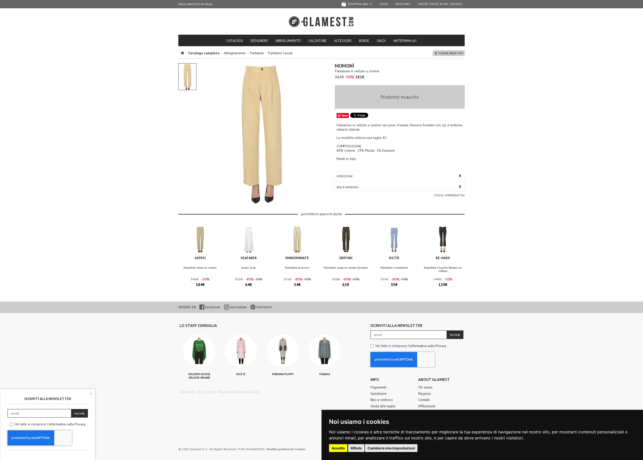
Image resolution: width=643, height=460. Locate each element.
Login (384, 4)
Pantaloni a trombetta (394, 267)
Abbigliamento (288, 40)
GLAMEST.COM (321, 21)
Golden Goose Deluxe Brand (199, 375)
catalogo (235, 40)
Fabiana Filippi (283, 374)
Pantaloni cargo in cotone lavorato (346, 267)
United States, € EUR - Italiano (440, 4)
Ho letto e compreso (411, 345)
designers (259, 40)
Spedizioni (378, 393)
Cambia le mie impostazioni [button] (391, 448)
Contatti (424, 399)
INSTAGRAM (238, 307)
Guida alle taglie (382, 406)
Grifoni (345, 258)
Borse (364, 40)
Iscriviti (455, 334)
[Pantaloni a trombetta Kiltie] (394, 239)
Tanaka (324, 374)
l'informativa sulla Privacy (427, 345)
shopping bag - (359, 4)
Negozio (424, 393)
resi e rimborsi (347, 187)
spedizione (345, 176)
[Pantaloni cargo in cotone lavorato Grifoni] (346, 239)
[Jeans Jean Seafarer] (249, 239)
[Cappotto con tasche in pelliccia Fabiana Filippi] (282, 351)
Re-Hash (443, 258)
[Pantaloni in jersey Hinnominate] (297, 239)
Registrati (403, 4)
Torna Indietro (450, 53)
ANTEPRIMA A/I (404, 40)
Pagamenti (378, 387)
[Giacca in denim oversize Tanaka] (324, 351)
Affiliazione (426, 406)
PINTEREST (264, 307)
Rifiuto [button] (356, 448)
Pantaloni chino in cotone (200, 267)
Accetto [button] (338, 448)
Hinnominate (297, 258)
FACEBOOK (212, 307)
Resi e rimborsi (381, 399)
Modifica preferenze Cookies (286, 449)
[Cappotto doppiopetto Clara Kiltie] (241, 351)
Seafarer (249, 258)
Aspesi (200, 258)
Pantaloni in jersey (297, 267)
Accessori (342, 40)
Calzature (317, 40)
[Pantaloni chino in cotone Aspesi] (200, 239)
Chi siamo (425, 387)
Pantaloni (257, 53)
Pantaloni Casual (280, 53)
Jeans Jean (248, 267)
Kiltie (394, 258)
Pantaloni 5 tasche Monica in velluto (443, 269)
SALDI (381, 40)
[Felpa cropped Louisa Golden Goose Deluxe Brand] (199, 351)
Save (345, 115)
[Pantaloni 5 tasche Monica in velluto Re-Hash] (443, 239)
